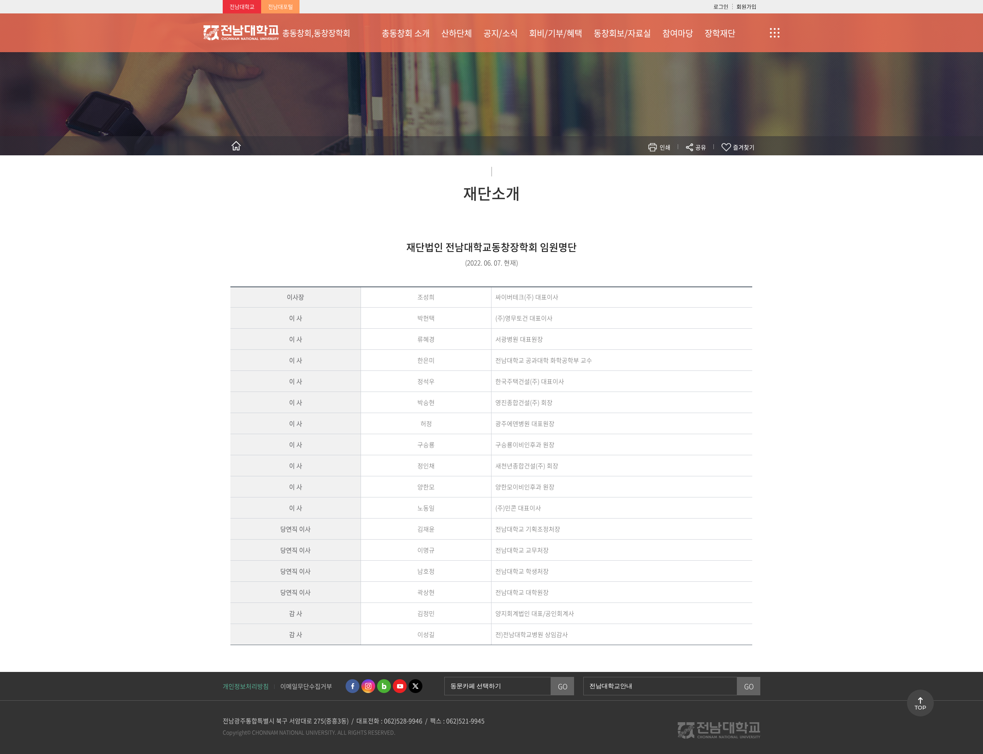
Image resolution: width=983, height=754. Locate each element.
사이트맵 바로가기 (760, 32)
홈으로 (236, 145)
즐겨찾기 (744, 147)
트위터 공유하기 (632, 170)
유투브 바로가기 (400, 686)
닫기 (705, 165)
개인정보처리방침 (246, 686)
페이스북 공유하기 (621, 170)
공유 (700, 147)
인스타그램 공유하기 (678, 170)
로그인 (720, 6)
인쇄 (665, 147)
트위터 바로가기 (415, 686)
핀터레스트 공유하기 (655, 170)
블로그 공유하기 (667, 170)
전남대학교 (242, 6)
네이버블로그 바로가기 (384, 686)
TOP (920, 707)
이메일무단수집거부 (306, 686)
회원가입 (746, 6)
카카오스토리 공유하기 (644, 170)
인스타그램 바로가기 (368, 686)
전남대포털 (280, 6)
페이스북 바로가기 (352, 686)
